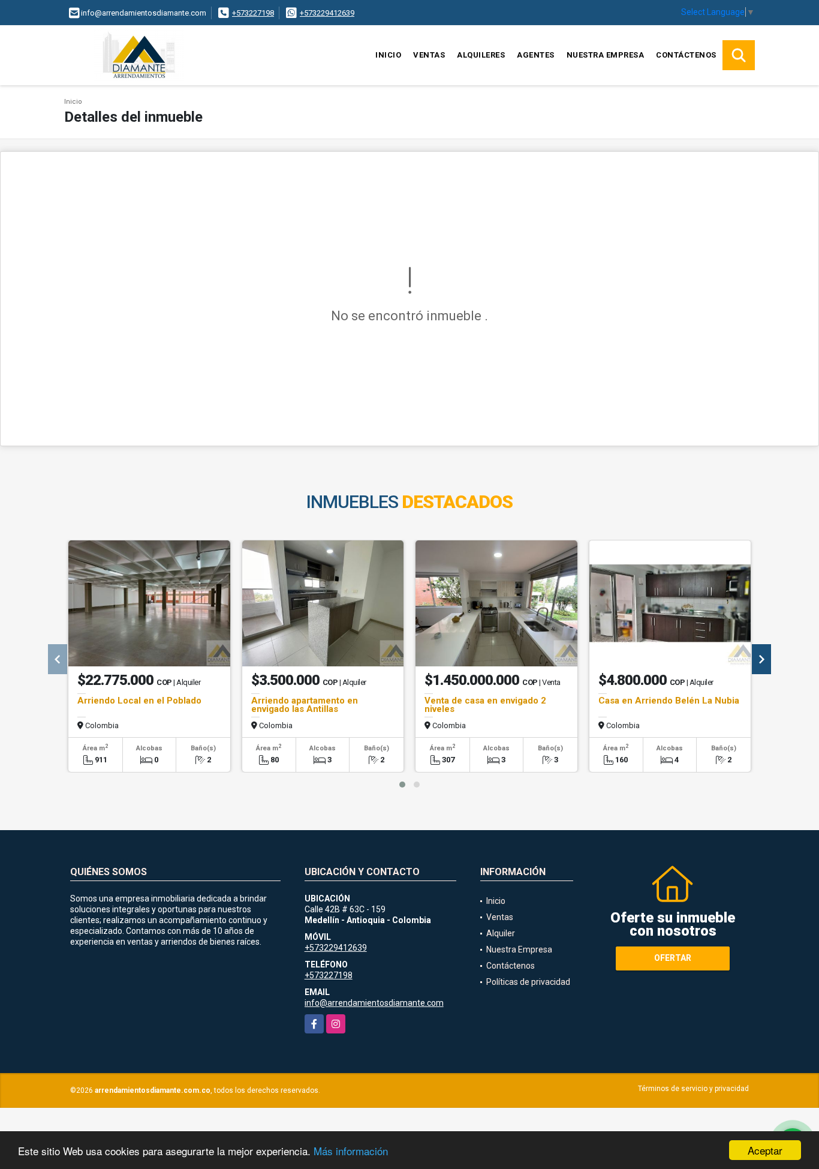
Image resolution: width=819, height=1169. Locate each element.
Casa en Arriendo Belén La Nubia (668, 700)
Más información (351, 1150)
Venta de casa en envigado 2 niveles (485, 704)
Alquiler (500, 933)
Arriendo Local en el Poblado (139, 700)
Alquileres (481, 54)
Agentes (536, 54)
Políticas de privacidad (528, 982)
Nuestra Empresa (606, 54)
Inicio (388, 54)
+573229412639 (327, 12)
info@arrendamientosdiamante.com (374, 1003)
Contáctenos (686, 54)
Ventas (429, 54)
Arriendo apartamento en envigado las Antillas (304, 704)
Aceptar (765, 1150)
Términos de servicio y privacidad (693, 1088)
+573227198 (253, 12)
